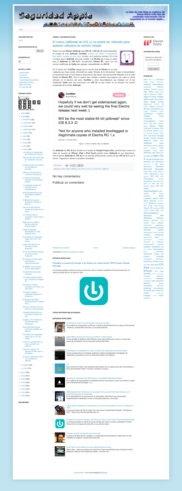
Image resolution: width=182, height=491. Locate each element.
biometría (147, 230)
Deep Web (153, 123)
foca (145, 252)
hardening (148, 261)
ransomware (159, 288)
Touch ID (148, 208)
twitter (161, 296)
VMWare (146, 210)
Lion (162, 150)
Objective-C (154, 174)
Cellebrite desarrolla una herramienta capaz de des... (32, 314)
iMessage (154, 265)
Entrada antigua (129, 248)
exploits (147, 247)
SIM (157, 183)
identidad (147, 274)
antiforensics (148, 225)
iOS (79, 169)
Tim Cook (148, 206)
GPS (145, 136)
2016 (23, 376)
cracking (147, 235)
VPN (152, 211)
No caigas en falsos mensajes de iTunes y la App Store (33, 287)
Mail (156, 164)
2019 (23, 113)
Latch (161, 148)
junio (25, 139)
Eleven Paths (157, 126)
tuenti (155, 295)
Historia (147, 140)
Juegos (161, 146)
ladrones (160, 276)
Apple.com (148, 104)
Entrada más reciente (61, 248)
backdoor (153, 228)
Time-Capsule (159, 206)
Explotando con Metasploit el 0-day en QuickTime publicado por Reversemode (96, 351)
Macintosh (160, 162)
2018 (23, 117)
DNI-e (146, 123)
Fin (67, 364)
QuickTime (148, 181)
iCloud (155, 261)
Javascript (147, 146)
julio (25, 136)
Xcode (146, 223)
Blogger (104, 473)
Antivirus (160, 87)
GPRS (161, 133)
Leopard (147, 151)
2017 (23, 373)
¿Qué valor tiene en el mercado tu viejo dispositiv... (31, 246)
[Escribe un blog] (74, 165)
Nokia (155, 171)
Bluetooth (156, 109)
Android (147, 84)
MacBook (149, 159)
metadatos (147, 281)
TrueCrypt (155, 208)
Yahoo (153, 223)
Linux (155, 151)
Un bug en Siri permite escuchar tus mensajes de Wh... (33, 180)
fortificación (148, 254)
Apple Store (154, 99)
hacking (160, 256)
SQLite (152, 186)
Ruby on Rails (149, 183)
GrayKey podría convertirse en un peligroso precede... (33, 167)
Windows (148, 218)
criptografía (159, 235)
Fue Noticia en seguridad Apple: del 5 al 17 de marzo (32, 239)
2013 (23, 386)
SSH (157, 186)
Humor (155, 141)
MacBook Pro (149, 162)
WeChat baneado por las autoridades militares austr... (32, 195)
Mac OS (150, 156)
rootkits (146, 293)
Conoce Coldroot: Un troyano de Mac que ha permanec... (33, 351)
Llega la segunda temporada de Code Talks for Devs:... (31, 232)
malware (160, 278)
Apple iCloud (157, 102)
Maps (162, 164)
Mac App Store (154, 153)
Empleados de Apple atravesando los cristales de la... (33, 302)
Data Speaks (24, 78)
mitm (153, 281)
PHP (162, 176)
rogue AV (160, 291)
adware (161, 223)
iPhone (148, 270)
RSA (154, 181)
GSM (149, 136)
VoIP (162, 210)
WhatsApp (148, 216)
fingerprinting (158, 249)
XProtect (154, 220)
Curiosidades (149, 121)
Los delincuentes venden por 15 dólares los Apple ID (33, 279)
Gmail (154, 136)
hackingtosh (148, 259)
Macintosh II (148, 164)
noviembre (27, 123)
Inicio (96, 248)
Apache (161, 89)
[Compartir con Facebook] (79, 165)
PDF (152, 176)
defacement (148, 237)
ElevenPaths (24, 73)
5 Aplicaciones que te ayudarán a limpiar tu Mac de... (32, 202)
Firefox (155, 131)
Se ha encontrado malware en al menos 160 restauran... (33, 254)
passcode (160, 281)
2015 (23, 379)
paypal (161, 283)
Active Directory (157, 82)
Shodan (146, 193)
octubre (26, 126)
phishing (147, 288)
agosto (26, 133)
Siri (154, 193)
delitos (157, 237)
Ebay (145, 126)
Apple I (161, 94)
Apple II (155, 97)
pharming (160, 286)
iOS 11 (84, 169)
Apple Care (159, 92)
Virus (157, 211)
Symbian (161, 201)
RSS (20, 41)
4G (154, 79)
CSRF (161, 111)
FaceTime (147, 128)
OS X (161, 171)
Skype (161, 193)
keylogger (147, 276)
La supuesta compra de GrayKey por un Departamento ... (32, 187)
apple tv (147, 228)
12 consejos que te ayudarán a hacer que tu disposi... (33, 217)
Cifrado (147, 116)
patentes (147, 283)
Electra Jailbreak (71, 169)
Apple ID (147, 96)
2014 (23, 382)
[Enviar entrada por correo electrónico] (66, 165)
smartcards (160, 293)
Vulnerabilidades (151, 213)
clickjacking (148, 232)
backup (161, 228)
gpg (162, 254)
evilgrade (160, 244)
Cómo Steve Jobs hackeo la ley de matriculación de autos (88, 447)
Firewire (155, 133)
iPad (146, 267)
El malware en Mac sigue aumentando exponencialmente (32, 261)
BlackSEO (160, 106)
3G (150, 80)
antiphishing (159, 225)
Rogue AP (160, 181)
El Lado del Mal (25, 87)
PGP (157, 176)
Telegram (160, 203)
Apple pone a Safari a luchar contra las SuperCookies (31, 224)
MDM (146, 153)
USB (162, 208)
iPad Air (153, 268)
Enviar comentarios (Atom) (74, 252)
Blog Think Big (25, 85)
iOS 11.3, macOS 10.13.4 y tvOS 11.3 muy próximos (33, 308)
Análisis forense (150, 89)
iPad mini (160, 268)
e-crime (161, 239)
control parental (158, 232)
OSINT (146, 174)
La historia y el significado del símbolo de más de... (33, 153)
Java (161, 143)
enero (25, 368)
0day (145, 80)
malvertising (147, 278)
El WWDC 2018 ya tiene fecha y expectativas (32, 268)
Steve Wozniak (150, 201)
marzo (25, 149)
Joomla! (154, 145)
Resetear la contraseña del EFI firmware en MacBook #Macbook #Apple (94, 378)
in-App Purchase (158, 274)
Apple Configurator (150, 94)
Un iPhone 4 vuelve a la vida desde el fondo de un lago (87, 323)
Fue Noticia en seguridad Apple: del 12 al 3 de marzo (32, 337)
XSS (162, 220)
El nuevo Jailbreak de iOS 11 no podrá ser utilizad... (33, 359)
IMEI (162, 140)
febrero (26, 365)
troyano (147, 295)
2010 (23, 396)
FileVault (155, 128)
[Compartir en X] (76, 165)
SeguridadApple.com (153, 191)
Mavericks (147, 167)
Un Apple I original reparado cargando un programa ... (32, 294)
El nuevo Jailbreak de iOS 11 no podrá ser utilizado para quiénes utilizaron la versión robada (91, 43)
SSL (162, 186)
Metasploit (160, 167)
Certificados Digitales (154, 114)
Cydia (63, 169)
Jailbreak (105, 169)
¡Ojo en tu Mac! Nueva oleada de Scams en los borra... (33, 209)
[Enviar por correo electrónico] (71, 165)
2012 (23, 389)
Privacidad (148, 179)
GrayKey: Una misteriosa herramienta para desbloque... (32, 322)
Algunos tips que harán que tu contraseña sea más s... (33, 160)
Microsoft (148, 169)
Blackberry (148, 109)
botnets (161, 230)
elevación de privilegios (154, 242)
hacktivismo (159, 259)
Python (161, 179)
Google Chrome (150, 138)
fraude (156, 254)
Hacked (161, 138)
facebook (156, 247)
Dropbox (161, 123)
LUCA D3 (23, 75)
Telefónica (152, 203)
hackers (147, 256)
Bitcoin (152, 107)
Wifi (162, 215)
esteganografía (149, 244)
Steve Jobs (158, 198)
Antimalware (158, 84)
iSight (162, 271)
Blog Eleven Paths (26, 82)
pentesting (148, 286)
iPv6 (156, 271)
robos (153, 291)
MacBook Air (159, 159)
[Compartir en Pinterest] (82, 165)
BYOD (157, 104)
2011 (23, 392)
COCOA (153, 111)
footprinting (160, 252)
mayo (25, 143)
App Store (148, 92)
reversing (147, 291)
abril (25, 146)
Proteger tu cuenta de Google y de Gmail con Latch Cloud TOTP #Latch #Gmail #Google (100, 420)
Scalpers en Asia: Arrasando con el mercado (83, 433)
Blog (21, 29)
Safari (146, 188)
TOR (145, 203)
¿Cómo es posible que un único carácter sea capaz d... (33, 344)
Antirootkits (147, 87)
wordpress (147, 298)
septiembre (27, 130)
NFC (150, 172)
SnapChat (147, 196)
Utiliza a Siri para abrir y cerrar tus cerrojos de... (33, 173)
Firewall (149, 133)
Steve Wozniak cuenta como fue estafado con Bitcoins (32, 329)
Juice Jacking (150, 148)
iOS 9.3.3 (98, 169)
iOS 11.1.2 (90, 169)
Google (160, 135)
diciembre (27, 120)
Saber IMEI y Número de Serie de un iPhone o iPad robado (89, 337)
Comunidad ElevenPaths (29, 80)
